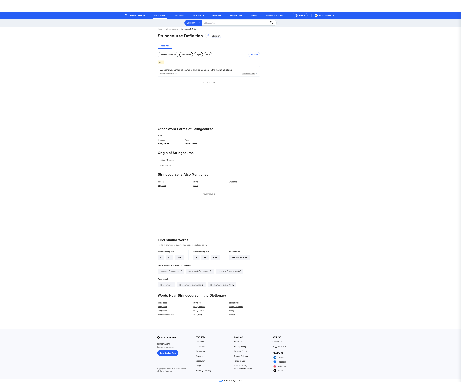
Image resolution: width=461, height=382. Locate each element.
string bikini (234, 302)
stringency (197, 314)
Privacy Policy (240, 346)
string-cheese (199, 306)
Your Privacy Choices (233, 380)
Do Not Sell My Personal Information (243, 367)
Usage (198, 365)
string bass (162, 302)
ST (169, 257)
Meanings (165, 45)
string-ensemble (236, 306)
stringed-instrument (166, 314)
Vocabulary (200, 360)
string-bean (162, 306)
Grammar (200, 356)
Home (160, 29)
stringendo (233, 314)
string (162, 160)
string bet (197, 302)
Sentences (200, 351)
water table (234, 181)
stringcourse (239, 257)
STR (179, 257)
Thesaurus (200, 346)
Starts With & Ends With (171, 271)
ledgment (162, 185)
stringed (232, 310)
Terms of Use (239, 360)
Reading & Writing (203, 370)
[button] (300, 15)
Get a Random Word (168, 353)
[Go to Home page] (135, 15)
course (172, 160)
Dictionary (191, 22)
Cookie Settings (241, 356)
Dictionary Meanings (171, 29)
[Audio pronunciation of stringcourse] (207, 35)
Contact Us (277, 341)
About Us (238, 341)
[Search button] (272, 22)
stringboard (162, 310)
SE (205, 257)
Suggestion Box (279, 346)
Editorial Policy (240, 351)
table (195, 185)
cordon (161, 181)
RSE (215, 257)
